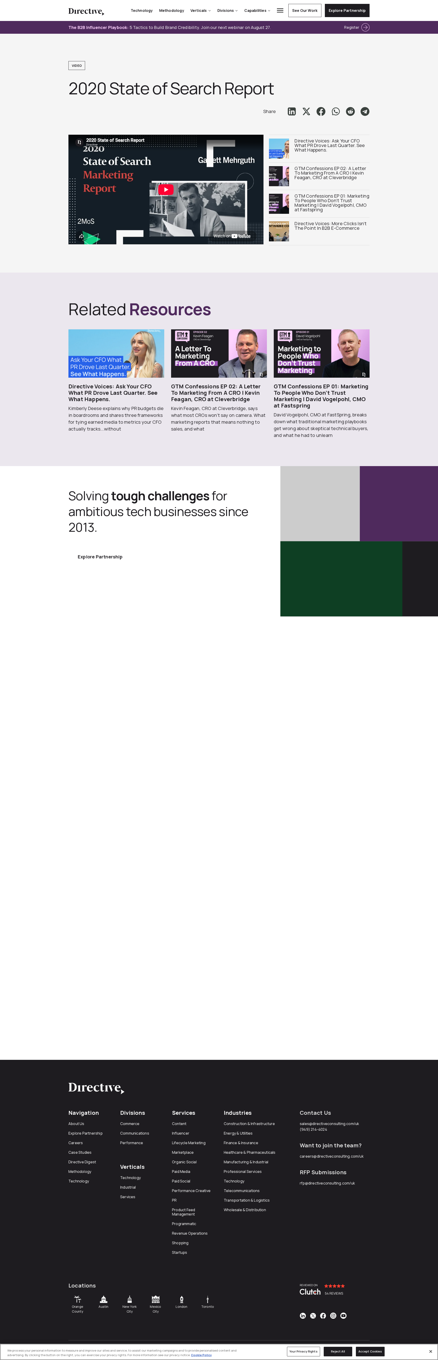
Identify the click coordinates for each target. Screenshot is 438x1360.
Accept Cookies (370, 1351)
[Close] (431, 1351)
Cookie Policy (201, 1355)
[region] (219, 1352)
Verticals (198, 10)
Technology (142, 10)
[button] (291, 111)
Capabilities (255, 10)
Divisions (225, 10)
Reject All (338, 1351)
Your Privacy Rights (303, 1351)
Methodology (171, 10)
